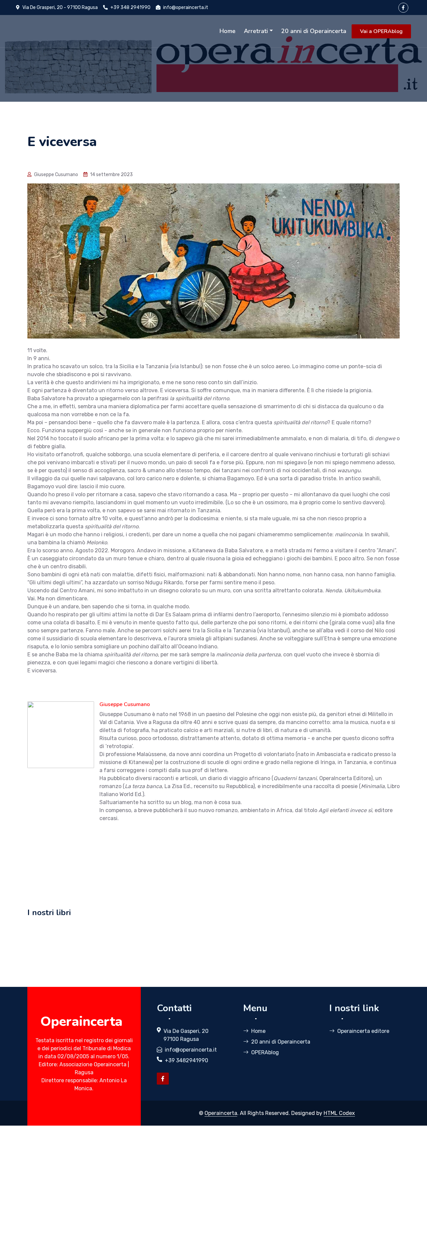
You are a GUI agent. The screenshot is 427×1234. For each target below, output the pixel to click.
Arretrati (256, 31)
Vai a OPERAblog (381, 31)
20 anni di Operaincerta (313, 31)
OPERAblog (265, 1052)
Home (228, 31)
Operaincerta (220, 1113)
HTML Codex (339, 1113)
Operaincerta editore (363, 1031)
